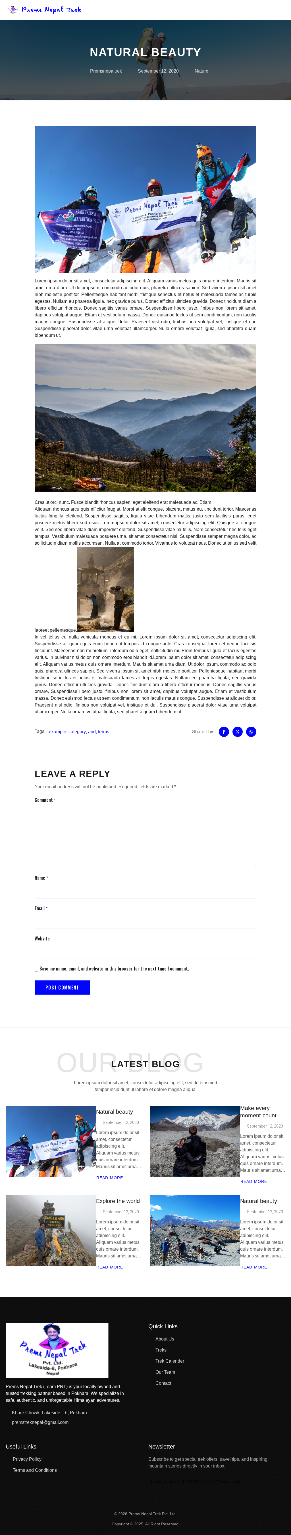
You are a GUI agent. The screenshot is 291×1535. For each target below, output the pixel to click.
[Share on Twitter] (237, 732)
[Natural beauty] (51, 1141)
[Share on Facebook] (224, 732)
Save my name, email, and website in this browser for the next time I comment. (114, 968)
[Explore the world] (51, 1230)
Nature (201, 71)
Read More (109, 1177)
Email (41, 908)
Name (41, 878)
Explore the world (118, 1201)
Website (42, 938)
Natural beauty (114, 1112)
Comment (45, 800)
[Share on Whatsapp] (251, 732)
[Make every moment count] (195, 1141)
